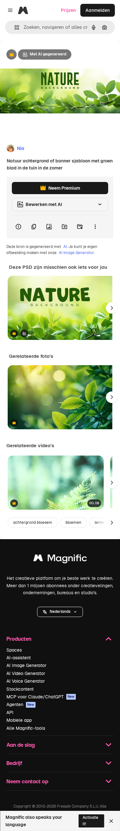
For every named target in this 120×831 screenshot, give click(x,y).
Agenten (20, 704)
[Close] (111, 821)
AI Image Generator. (76, 252)
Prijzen (68, 10)
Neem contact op (27, 781)
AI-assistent (18, 658)
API (9, 712)
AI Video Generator (25, 673)
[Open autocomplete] (14, 27)
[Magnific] (60, 559)
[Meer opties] (95, 226)
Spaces (14, 650)
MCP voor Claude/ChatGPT (40, 697)
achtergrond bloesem (32, 522)
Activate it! (90, 820)
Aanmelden (97, 10)
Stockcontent (20, 689)
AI (65, 246)
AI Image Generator (26, 665)
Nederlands (60, 611)
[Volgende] (111, 308)
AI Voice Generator (25, 681)
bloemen (73, 522)
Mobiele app (19, 720)
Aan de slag (20, 744)
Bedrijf (14, 763)
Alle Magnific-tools (25, 728)
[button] (60, 612)
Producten (18, 638)
